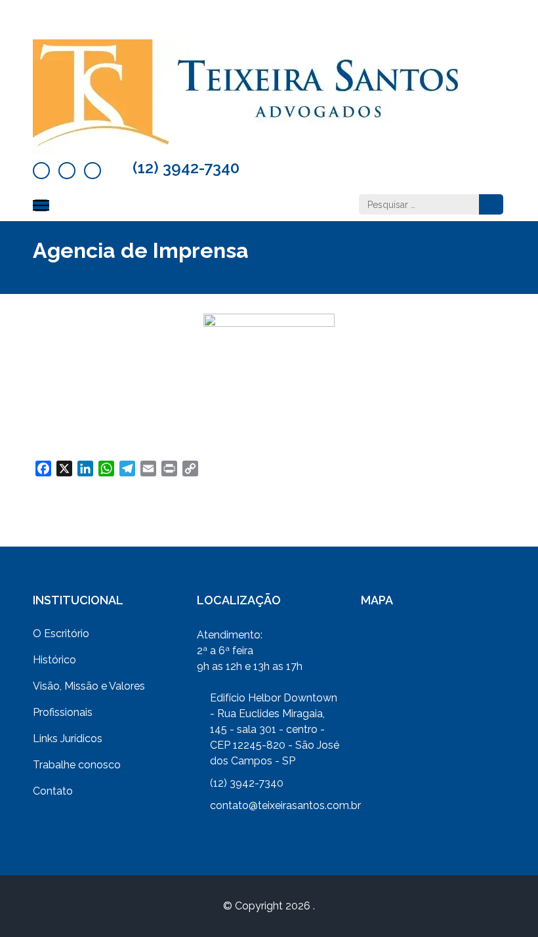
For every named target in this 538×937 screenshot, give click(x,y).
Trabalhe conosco (77, 765)
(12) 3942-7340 (186, 168)
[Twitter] (66, 170)
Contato (53, 791)
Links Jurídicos (67, 738)
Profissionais (63, 712)
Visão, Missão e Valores (89, 686)
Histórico (54, 660)
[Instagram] (92, 170)
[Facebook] (41, 170)
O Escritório (61, 633)
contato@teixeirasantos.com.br (285, 805)
